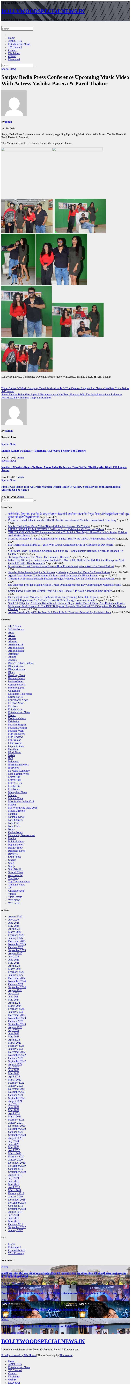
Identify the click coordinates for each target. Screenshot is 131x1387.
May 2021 (13, 1110)
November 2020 (17, 1128)
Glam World (14, 743)
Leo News (13, 789)
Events (12, 715)
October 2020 (15, 1131)
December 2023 (16, 1014)
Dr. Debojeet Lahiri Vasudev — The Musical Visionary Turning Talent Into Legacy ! (53, 597)
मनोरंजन (12, 56)
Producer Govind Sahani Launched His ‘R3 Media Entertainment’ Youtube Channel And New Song (62, 520)
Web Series (14, 903)
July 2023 (13, 1030)
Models (12, 804)
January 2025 (15, 974)
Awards (12, 659)
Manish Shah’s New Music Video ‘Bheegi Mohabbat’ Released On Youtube (49, 526)
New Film (13, 823)
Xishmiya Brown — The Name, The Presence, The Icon (38, 557)
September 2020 (17, 1134)
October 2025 (15, 947)
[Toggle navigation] (2, 26)
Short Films (14, 856)
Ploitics (12, 838)
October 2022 (15, 1058)
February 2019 (16, 1193)
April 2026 (14, 928)
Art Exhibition (16, 647)
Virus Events (15, 896)
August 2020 (15, 1138)
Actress (12, 638)
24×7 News (14, 626)
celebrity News (16, 687)
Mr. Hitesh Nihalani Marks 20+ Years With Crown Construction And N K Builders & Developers (60, 544)
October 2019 (15, 1168)
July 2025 (13, 956)
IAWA (11, 755)
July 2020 (13, 1141)
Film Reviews (15, 736)
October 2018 (15, 1205)
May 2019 (13, 1184)
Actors (11, 635)
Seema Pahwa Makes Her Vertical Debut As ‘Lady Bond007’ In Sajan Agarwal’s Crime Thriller (60, 590)
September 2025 (17, 950)
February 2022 (16, 1082)
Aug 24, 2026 (8, 1283)
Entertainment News (19, 44)
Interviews (13, 767)
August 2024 (15, 990)
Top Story (13, 878)
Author (12, 656)
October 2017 (15, 1224)
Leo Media (14, 786)
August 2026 (15, 916)
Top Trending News (19, 881)
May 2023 (13, 1036)
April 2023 (14, 1039)
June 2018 (13, 1218)
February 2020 (16, 1156)
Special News (8, 68)
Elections (13, 706)
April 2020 (14, 1150)
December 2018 (16, 1199)
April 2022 (14, 1076)
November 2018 (17, 1202)
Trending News (16, 884)
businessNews (16, 681)
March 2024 (14, 1005)
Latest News (15, 783)
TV (10, 887)
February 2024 (16, 1008)
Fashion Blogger (17, 724)
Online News (15, 832)
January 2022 (15, 1085)
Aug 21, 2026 (8, 1332)
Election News (16, 703)
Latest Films (14, 779)
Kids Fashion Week (18, 773)
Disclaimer (14, 53)
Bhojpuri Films (16, 666)
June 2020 (13, 1144)
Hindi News (14, 752)
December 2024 (16, 978)
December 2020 (16, 1125)
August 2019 (15, 1174)
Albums (12, 641)
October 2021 (15, 1094)
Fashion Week (16, 730)
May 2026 (13, 925)
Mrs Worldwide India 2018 (22, 807)
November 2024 (17, 981)
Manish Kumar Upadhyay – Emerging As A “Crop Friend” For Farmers (43, 450)
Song (11, 863)
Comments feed (16, 1250)
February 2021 (16, 1119)
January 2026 (15, 938)
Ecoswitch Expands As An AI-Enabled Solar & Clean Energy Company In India (51, 600)
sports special (15, 875)
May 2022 (13, 1073)
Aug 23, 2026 (8, 1299)
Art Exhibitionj (16, 650)
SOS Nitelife (15, 869)
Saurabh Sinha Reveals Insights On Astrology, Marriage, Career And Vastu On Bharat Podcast (59, 572)
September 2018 (17, 1208)
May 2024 (13, 999)
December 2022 (16, 1051)
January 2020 (15, 1159)
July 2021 (13, 1104)
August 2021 (15, 1101)
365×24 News (16, 629)
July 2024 (13, 993)
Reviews (13, 853)
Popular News (16, 844)
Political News (16, 841)
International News (18, 764)
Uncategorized (16, 890)
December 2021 (16, 1088)
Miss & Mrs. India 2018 (21, 801)
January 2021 (15, 1122)
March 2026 (14, 931)
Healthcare (14, 749)
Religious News (16, 850)
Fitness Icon (14, 739)
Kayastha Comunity (19, 770)
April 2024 (14, 1002)
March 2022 (14, 1079)
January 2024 (15, 1011)
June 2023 (13, 1033)
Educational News (18, 699)
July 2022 (13, 1067)
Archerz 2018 (15, 644)
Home (11, 37)
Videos (12, 893)
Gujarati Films (16, 746)
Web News (14, 899)
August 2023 (15, 1027)
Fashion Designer (17, 727)
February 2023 (16, 1045)
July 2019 (13, 1178)
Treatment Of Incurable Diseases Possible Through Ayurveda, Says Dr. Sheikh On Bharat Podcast (61, 578)
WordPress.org (16, 1253)
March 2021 (14, 1116)
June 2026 (13, 922)
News (11, 829)
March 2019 (14, 1190)
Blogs (11, 672)
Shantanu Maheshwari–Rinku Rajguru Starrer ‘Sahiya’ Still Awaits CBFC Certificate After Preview (61, 538)
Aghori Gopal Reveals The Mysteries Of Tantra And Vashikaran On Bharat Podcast (53, 575)
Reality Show (15, 847)
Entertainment (15, 709)
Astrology (13, 653)
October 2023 (15, 1021)
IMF (10, 758)
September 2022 (17, 1061)
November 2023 (17, 1018)
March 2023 (14, 1042)
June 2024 (13, 996)
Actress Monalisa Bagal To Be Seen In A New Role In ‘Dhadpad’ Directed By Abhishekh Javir (59, 612)
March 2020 (14, 1153)
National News (16, 816)
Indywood (13, 761)
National (12, 813)
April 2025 (14, 965)
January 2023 (15, 1048)
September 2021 (17, 1098)
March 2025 (14, 968)
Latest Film (14, 776)
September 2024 (17, 987)
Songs (11, 866)
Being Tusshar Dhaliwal (21, 663)
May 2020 (13, 1147)
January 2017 (15, 1230)
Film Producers (16, 733)
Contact (12, 50)
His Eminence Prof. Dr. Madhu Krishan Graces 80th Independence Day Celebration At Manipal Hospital (64, 584)
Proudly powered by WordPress (18, 1355)
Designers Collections (20, 693)
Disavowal (14, 59)
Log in (11, 1244)
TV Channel (15, 47)
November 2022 (17, 1054)
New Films (14, 826)
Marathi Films (15, 798)
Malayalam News (17, 792)
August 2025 (15, 953)
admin (8, 121)
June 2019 (13, 1181)
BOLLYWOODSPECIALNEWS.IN (43, 11)
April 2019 (14, 1187)
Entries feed (14, 1247)
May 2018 (13, 1221)
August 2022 (15, 1064)
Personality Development (21, 835)
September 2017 (17, 1227)
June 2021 (13, 1107)
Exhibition (13, 721)
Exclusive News (17, 718)
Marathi (12, 795)
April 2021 (14, 1113)
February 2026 (16, 934)
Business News (16, 678)
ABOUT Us (15, 40)
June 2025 (13, 959)
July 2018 (13, 1214)
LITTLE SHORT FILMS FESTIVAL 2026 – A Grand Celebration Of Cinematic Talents (56, 529)
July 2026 (13, 919)
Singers (12, 859)
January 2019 (15, 1196)
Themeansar (66, 1355)
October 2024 (15, 984)
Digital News (15, 696)
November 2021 (17, 1091)
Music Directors (16, 810)
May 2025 (13, 962)
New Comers (15, 819)
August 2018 (15, 1211)
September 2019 (17, 1171)
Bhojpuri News (16, 669)
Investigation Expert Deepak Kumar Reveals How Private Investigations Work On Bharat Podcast (61, 566)
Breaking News (16, 675)
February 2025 (16, 971)
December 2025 (16, 941)
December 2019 (16, 1162)
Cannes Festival (16, 684)
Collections (14, 690)
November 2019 (17, 1165)
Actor (11, 632)
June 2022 (13, 1070)
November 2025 (17, 944)
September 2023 (17, 1024)
